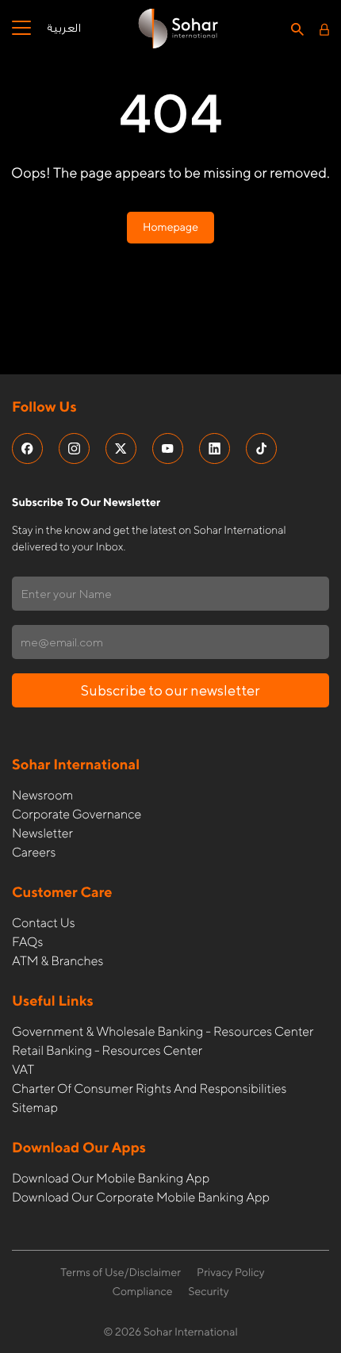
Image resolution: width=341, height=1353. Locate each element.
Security (209, 1292)
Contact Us (43, 922)
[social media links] (27, 448)
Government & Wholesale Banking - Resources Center (163, 1031)
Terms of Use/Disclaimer (120, 1273)
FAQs (27, 941)
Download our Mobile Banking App (110, 1178)
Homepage (170, 227)
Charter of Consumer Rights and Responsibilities (149, 1088)
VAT (23, 1069)
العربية (64, 28)
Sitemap (35, 1107)
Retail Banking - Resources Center (107, 1050)
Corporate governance (76, 814)
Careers (34, 852)
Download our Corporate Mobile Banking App (141, 1197)
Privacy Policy (231, 1273)
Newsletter (42, 833)
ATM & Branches (57, 960)
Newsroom (42, 795)
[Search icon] (297, 28)
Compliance (142, 1292)
